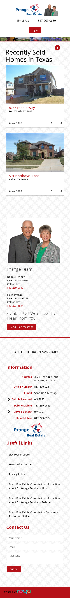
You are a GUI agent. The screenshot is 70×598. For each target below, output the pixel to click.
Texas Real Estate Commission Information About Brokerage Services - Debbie (34, 500)
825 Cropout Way (22, 108)
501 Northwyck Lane (24, 176)
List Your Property (19, 454)
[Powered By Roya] (24, 591)
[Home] (37, 10)
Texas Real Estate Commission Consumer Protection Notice (33, 514)
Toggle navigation (8, 9)
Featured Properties (21, 464)
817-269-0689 (47, 21)
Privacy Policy (17, 474)
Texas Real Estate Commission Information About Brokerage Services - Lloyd (34, 486)
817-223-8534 (15, 305)
